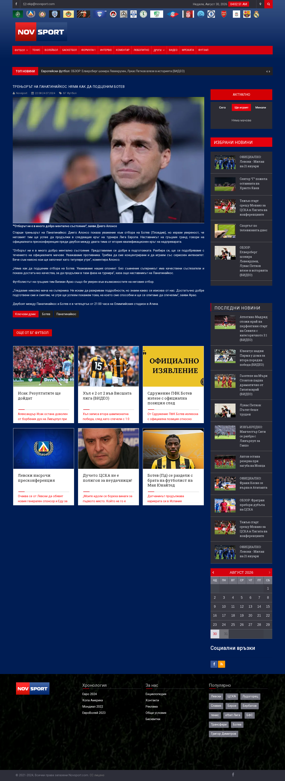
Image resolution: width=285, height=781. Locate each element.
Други (157, 50)
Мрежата (188, 50)
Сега (222, 107)
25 (233, 624)
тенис (215, 715)
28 (259, 624)
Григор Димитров (223, 734)
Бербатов (250, 706)
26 (242, 624)
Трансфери (219, 724)
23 (215, 624)
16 (215, 615)
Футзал (203, 50)
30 (215, 634)
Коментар (122, 50)
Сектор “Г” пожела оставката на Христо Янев (253, 183)
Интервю (106, 50)
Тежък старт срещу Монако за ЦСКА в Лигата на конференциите (253, 207)
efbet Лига (232, 715)
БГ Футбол (70, 93)
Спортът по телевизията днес (253, 228)
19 (242, 615)
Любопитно (141, 50)
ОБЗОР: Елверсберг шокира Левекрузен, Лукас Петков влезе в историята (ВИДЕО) (128, 71)
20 (250, 615)
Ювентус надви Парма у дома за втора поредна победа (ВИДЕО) (252, 358)
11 (233, 606)
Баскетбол (69, 50)
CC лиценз (97, 775)
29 (268, 624)
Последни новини (237, 308)
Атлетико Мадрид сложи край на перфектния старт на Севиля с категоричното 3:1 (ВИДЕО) (254, 328)
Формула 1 (88, 50)
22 (268, 615)
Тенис (36, 50)
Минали (260, 107)
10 (224, 606)
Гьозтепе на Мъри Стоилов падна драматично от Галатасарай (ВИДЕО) (253, 385)
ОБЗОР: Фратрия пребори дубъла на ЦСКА (252, 504)
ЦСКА (232, 696)
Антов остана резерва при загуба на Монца (252, 461)
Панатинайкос (66, 314)
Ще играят (241, 107)
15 (268, 606)
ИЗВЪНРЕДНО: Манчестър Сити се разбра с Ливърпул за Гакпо (253, 436)
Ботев (46, 314)
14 (259, 606)
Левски (216, 696)
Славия (216, 706)
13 (250, 606)
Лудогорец (250, 696)
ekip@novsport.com (41, 4)
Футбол (20, 50)
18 (233, 615)
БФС (250, 715)
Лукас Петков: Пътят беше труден (250, 409)
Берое (232, 706)
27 (250, 624)
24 (224, 624)
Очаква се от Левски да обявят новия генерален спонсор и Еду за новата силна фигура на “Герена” (42, 501)
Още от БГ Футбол (32, 333)
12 (242, 606)
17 (224, 615)
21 (259, 615)
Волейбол (51, 50)
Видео (173, 50)
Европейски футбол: (56, 71)
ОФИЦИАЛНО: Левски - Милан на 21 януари (252, 161)
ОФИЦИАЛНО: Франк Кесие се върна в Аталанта (253, 482)
